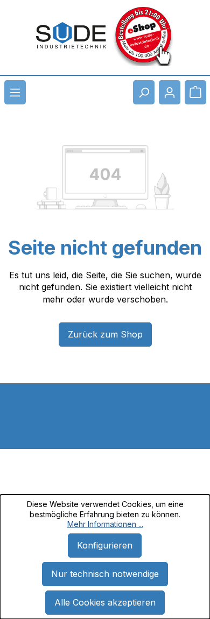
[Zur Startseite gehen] (71, 35)
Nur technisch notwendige (105, 573)
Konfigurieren (104, 545)
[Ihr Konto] (169, 92)
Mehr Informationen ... (105, 524)
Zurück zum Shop (105, 334)
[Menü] (15, 92)
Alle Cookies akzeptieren (105, 602)
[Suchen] (144, 92)
